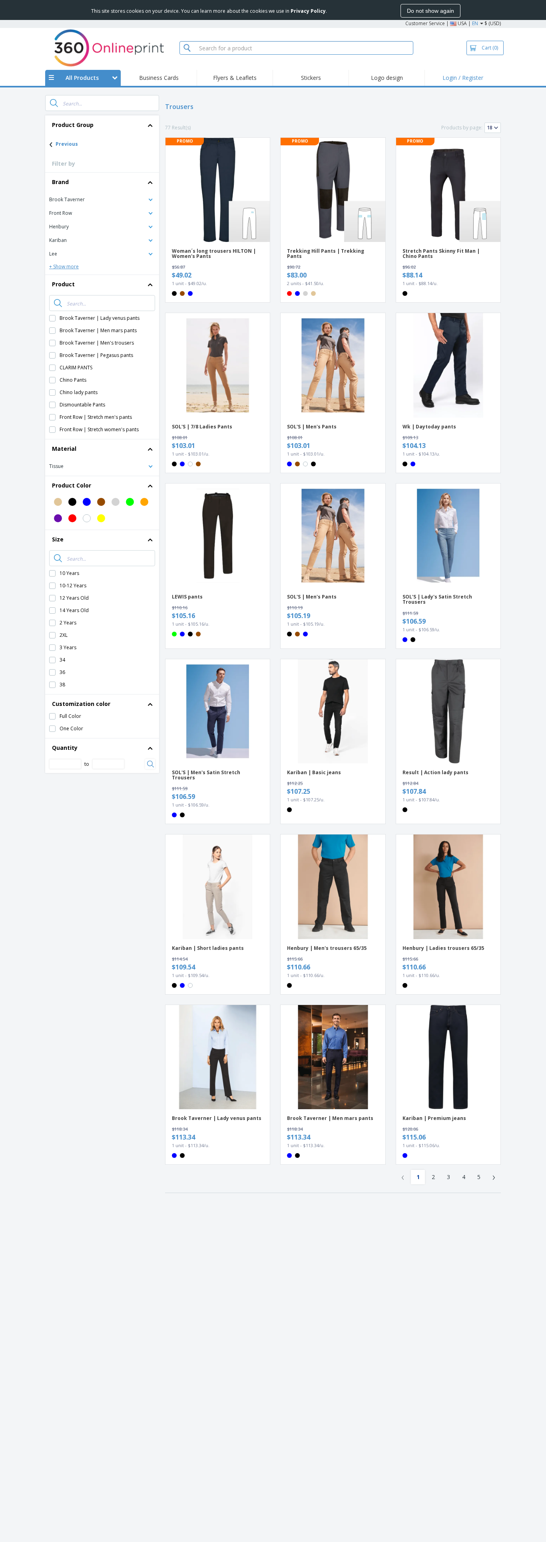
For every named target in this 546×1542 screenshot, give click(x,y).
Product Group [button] (73, 125)
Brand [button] (60, 182)
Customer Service (425, 23)
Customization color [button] (81, 704)
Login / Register (462, 77)
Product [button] (63, 284)
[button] (102, 199)
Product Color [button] (71, 485)
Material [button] (64, 448)
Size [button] (58, 539)
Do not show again (430, 11)
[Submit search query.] (54, 103)
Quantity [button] (65, 747)
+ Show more (64, 266)
